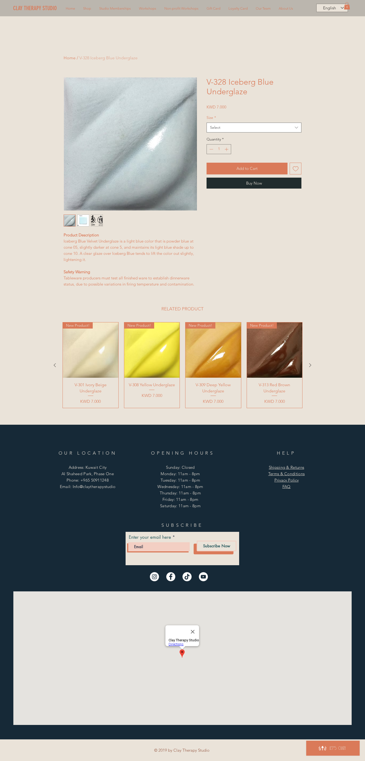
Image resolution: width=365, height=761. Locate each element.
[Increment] (227, 149)
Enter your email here (150, 537)
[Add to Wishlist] (296, 169)
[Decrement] (210, 149)
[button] (87, 8)
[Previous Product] (55, 365)
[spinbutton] (219, 149)
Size (211, 117)
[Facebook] (170, 576)
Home (70, 57)
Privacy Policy (286, 480)
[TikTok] (187, 576)
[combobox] (254, 128)
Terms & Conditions (286, 473)
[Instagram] (154, 576)
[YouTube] (203, 576)
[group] (182, 365)
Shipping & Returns (286, 467)
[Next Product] (310, 365)
